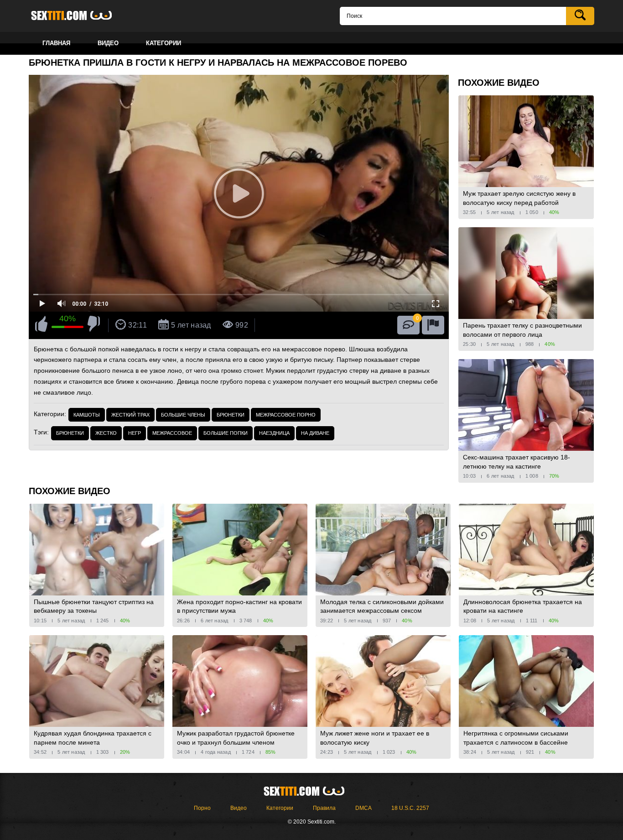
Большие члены (183, 414)
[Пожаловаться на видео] (433, 325)
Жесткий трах (130, 414)
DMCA (363, 808)
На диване (315, 433)
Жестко (106, 433)
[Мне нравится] (41, 325)
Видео (238, 808)
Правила (324, 808)
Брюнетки (230, 414)
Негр (134, 433)
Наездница (274, 433)
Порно (202, 808)
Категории (279, 808)
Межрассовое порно (286, 414)
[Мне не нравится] (94, 325)
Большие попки (225, 433)
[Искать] (580, 16)
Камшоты (86, 414)
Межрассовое (172, 433)
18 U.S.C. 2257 (410, 808)
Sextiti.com (79, 16)
